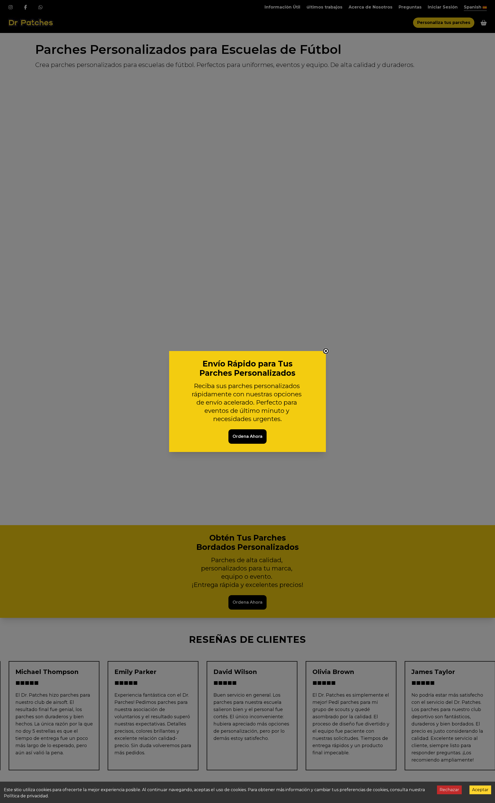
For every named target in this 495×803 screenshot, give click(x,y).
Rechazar (449, 789)
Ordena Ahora (247, 436)
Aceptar (480, 789)
